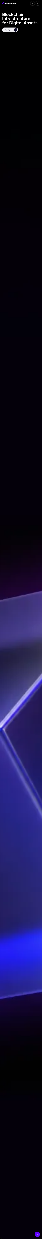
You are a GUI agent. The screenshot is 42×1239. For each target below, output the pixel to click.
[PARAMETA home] (9, 3)
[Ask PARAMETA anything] (37, 1234)
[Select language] (32, 3)
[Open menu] (38, 3)
